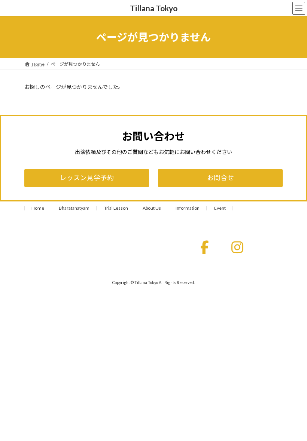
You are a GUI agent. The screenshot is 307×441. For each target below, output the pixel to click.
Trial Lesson (116, 208)
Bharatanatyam (74, 208)
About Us (152, 208)
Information (188, 208)
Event (220, 208)
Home (37, 208)
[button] (86, 178)
